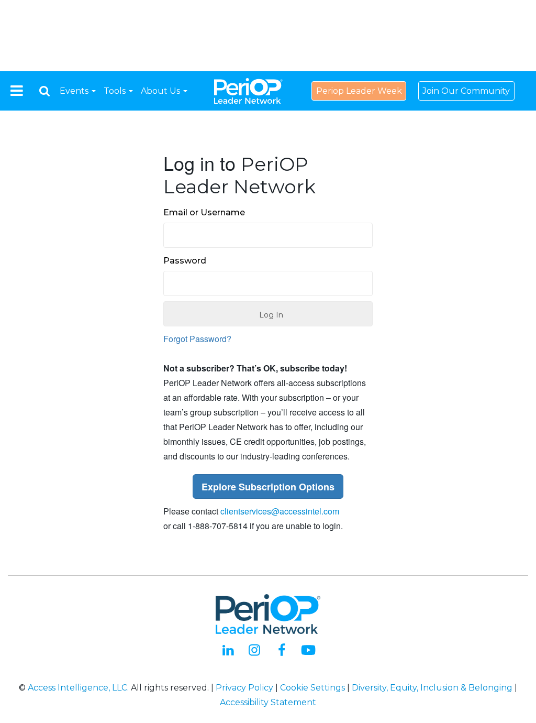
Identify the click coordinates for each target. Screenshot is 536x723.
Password (184, 261)
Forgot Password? (197, 339)
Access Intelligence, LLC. (78, 688)
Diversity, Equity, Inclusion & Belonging (432, 688)
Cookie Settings (312, 688)
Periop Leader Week (359, 91)
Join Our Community (466, 91)
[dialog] (44, 91)
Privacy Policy (244, 688)
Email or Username (204, 212)
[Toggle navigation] (17, 90)
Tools (116, 91)
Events (75, 91)
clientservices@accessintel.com (279, 511)
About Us (161, 91)
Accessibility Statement (268, 702)
